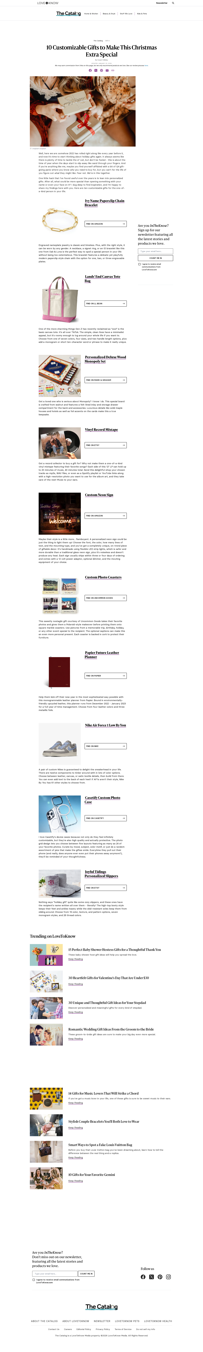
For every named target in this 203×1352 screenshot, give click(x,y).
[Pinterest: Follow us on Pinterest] (160, 1277)
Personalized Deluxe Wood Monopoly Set (105, 359)
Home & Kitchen (91, 14)
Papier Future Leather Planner (102, 654)
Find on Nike (92, 746)
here (146, 65)
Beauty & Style (109, 14)
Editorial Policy (83, 1329)
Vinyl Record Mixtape (101, 429)
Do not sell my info (145, 1329)
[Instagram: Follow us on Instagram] (168, 1277)
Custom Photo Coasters (103, 577)
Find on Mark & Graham (98, 380)
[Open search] (173, 3)
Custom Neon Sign (99, 495)
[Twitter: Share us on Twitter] (96, 71)
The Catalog (98, 41)
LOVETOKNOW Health (158, 1321)
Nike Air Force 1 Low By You (105, 725)
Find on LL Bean (94, 303)
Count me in (155, 258)
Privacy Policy (103, 1329)
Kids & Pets (142, 14)
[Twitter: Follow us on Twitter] (151, 1277)
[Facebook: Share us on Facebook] (90, 71)
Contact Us (53, 1329)
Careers (68, 1329)
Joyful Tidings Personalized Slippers (101, 873)
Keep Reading (75, 959)
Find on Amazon (94, 224)
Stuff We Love (126, 14)
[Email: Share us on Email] (107, 71)
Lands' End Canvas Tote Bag (102, 278)
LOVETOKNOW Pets (127, 1321)
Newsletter (162, 3)
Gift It (107, 41)
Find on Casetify (95, 818)
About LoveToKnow (75, 1321)
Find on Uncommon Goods (99, 598)
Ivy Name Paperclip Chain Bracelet (104, 202)
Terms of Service (123, 1329)
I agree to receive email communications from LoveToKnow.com (151, 267)
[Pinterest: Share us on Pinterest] (101, 71)
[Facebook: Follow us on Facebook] (143, 1277)
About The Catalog (44, 1321)
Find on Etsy (92, 445)
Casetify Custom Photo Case (102, 799)
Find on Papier (93, 676)
